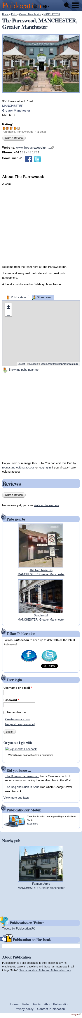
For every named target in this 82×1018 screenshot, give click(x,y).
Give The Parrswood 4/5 (15, 128)
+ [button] (8, 306)
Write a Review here (46, 505)
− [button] (8, 313)
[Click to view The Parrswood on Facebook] (28, 159)
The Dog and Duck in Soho (22, 787)
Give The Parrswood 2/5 (8, 128)
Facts (37, 1004)
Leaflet (21, 363)
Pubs (14, 14)
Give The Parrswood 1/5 (4, 128)
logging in (45, 467)
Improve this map (68, 363)
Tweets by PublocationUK (18, 928)
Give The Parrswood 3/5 (11, 128)
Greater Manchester (30, 14)
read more (32, 823)
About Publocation (56, 1004)
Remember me (16, 712)
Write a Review (14, 138)
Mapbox (33, 363)
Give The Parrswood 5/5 (19, 128)
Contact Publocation (51, 1009)
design (75, 1014)
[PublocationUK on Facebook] (29, 661)
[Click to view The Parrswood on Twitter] (37, 159)
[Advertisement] (41, 220)
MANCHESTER (52, 14)
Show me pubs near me (23, 369)
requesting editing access (18, 467)
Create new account (17, 719)
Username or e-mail (17, 687)
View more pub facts (16, 797)
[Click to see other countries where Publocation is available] (46, 7)
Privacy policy (24, 1009)
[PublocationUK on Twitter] (49, 661)
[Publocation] (23, 8)
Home (5, 14)
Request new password (20, 724)
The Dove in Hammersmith (22, 776)
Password (11, 700)
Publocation (18, 297)
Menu (75, 5)
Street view (44, 297)
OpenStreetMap (49, 363)
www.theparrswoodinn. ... (35, 147)
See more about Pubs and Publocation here (45, 970)
